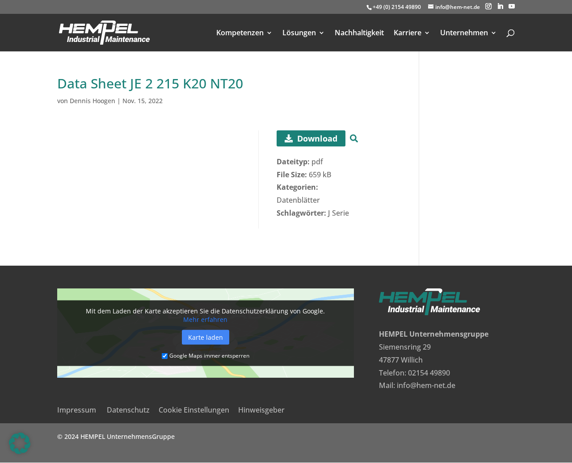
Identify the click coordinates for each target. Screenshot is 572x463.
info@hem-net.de (426, 385)
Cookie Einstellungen (194, 410)
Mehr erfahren (205, 319)
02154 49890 (429, 373)
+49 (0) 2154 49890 (397, 7)
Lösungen (299, 33)
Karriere (407, 33)
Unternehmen (464, 33)
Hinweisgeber (261, 410)
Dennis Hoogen (92, 100)
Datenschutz (128, 410)
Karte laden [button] (205, 337)
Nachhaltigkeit (359, 33)
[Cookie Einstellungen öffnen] (19, 451)
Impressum (76, 410)
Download (317, 138)
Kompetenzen (240, 33)
